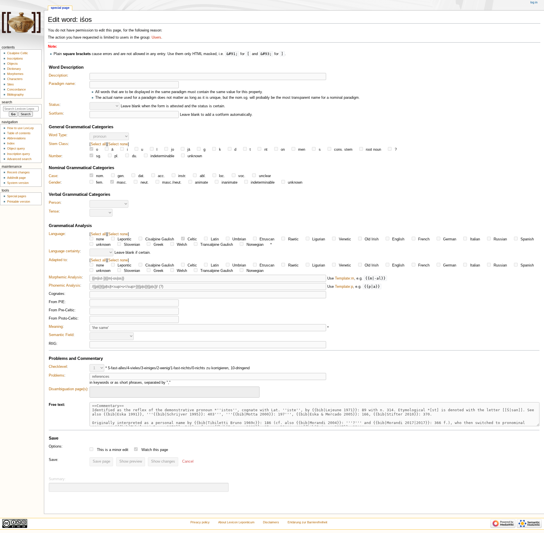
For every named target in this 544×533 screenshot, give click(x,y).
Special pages (16, 196)
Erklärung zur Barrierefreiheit (307, 522)
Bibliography (15, 94)
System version (18, 182)
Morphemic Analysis (65, 277)
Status (54, 105)
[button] (188, 461)
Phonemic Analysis (64, 286)
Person (54, 203)
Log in (533, 2)
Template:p (344, 287)
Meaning (56, 327)
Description (58, 75)
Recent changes (18, 172)
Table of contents (19, 133)
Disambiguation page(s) (68, 389)
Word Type (57, 135)
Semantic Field (61, 335)
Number (55, 156)
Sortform (56, 114)
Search (7, 102)
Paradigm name (62, 84)
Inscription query (18, 154)
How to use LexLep (20, 128)
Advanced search (19, 159)
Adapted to (58, 260)
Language (57, 234)
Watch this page (154, 450)
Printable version (18, 201)
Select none (118, 144)
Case (53, 176)
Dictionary (14, 68)
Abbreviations (16, 138)
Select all (98, 144)
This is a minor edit (112, 450)
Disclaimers (271, 522)
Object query (16, 148)
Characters (15, 79)
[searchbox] (95, 391)
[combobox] (175, 392)
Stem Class (58, 144)
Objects (12, 63)
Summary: (57, 479)
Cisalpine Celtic (17, 53)
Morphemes (15, 73)
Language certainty (64, 251)
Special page (60, 7)
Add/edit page (16, 177)
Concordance (16, 89)
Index (11, 143)
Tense (54, 211)
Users (156, 37)
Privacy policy (200, 522)
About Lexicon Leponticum (236, 522)
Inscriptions (15, 58)
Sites (10, 84)
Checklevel (58, 367)
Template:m (344, 278)
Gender (55, 182)
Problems (56, 375)
